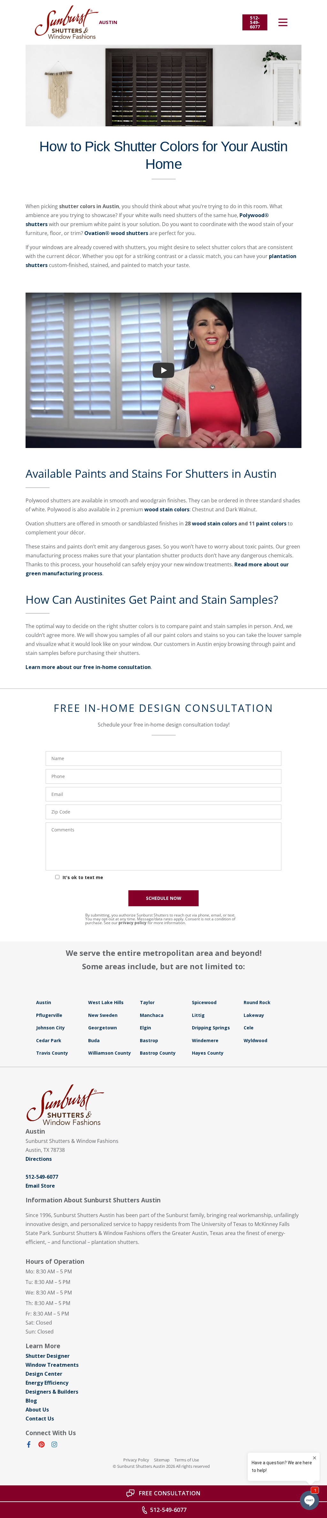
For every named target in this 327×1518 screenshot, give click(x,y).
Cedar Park (48, 1040)
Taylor (147, 1002)
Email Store (40, 1185)
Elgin (145, 1028)
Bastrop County (158, 1053)
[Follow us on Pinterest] (41, 1445)
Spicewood (204, 1002)
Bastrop (149, 1040)
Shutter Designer (48, 1355)
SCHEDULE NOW (163, 898)
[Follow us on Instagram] (54, 1445)
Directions (39, 1158)
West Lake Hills (106, 1002)
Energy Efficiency (47, 1382)
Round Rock (257, 1002)
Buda (94, 1040)
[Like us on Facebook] (29, 1445)
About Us (37, 1409)
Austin (43, 1002)
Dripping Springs (211, 1028)
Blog (31, 1400)
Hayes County (208, 1053)
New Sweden (103, 1015)
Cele (249, 1028)
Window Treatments (52, 1364)
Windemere (205, 1040)
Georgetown (102, 1028)
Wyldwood (255, 1040)
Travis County (52, 1053)
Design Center (44, 1373)
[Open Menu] (283, 22)
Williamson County (109, 1053)
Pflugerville (49, 1015)
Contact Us (40, 1418)
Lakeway (254, 1015)
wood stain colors (166, 509)
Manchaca (152, 1015)
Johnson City (50, 1028)
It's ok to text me (83, 877)
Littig (198, 1015)
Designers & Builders (52, 1391)
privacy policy (132, 922)
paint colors (271, 523)
